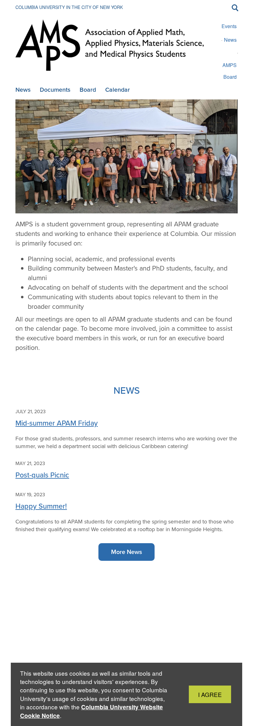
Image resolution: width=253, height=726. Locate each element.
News (230, 39)
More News (126, 551)
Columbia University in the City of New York (69, 7)
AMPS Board (229, 70)
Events (229, 26)
